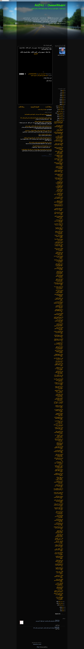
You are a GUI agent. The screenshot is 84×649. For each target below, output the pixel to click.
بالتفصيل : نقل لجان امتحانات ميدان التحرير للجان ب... (58, 542)
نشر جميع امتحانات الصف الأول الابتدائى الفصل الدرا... (58, 133)
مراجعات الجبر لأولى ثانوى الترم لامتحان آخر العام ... (58, 140)
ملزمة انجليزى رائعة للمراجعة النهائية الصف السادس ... (58, 432)
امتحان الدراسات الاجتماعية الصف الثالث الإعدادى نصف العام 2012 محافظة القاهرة (37, 149)
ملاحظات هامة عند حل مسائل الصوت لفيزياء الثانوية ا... (59, 553)
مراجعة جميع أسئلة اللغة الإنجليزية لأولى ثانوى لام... (58, 336)
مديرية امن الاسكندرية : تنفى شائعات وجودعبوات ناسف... (58, 422)
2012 (63, 607)
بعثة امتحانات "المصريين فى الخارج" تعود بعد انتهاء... (58, 224)
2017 (63, 97)
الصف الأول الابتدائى (43, 18)
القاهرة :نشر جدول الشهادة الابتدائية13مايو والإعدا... (58, 580)
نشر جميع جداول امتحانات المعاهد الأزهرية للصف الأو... (59, 535)
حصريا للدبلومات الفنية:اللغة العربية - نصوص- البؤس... (59, 186)
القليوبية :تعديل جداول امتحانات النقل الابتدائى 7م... (58, 144)
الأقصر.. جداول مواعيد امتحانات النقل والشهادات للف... (59, 152)
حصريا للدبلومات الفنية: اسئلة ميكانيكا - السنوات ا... (59, 175)
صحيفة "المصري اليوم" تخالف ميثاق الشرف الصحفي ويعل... (58, 466)
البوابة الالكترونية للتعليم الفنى (42, 75)
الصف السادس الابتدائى (44, 19)
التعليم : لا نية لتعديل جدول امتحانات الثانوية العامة (58, 576)
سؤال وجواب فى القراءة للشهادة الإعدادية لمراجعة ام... (58, 261)
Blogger (38, 647)
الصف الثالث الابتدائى (26, 18)
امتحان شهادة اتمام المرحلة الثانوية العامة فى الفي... (59, 126)
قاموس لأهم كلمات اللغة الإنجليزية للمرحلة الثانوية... (58, 501)
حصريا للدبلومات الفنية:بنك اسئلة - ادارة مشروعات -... (58, 194)
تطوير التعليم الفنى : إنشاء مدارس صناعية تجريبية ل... (59, 321)
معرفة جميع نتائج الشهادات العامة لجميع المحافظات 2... (58, 202)
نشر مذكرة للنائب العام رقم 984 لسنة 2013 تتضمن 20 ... (59, 440)
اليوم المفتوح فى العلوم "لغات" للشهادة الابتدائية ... (59, 217)
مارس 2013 (60, 601)
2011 (63, 609)
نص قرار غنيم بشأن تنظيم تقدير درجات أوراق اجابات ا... (59, 512)
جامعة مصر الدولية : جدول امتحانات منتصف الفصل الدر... (58, 482)
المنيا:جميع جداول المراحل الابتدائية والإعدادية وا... (59, 588)
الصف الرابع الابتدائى (62, 19)
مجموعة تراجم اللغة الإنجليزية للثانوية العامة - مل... (58, 497)
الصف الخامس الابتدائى (53, 19)
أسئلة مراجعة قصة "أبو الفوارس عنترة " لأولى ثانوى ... (58, 213)
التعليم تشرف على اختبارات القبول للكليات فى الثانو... (58, 314)
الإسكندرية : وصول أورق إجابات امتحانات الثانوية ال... (58, 340)
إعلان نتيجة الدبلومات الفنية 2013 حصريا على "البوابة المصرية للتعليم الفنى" (38, 114)
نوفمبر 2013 (60, 107)
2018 (63, 95)
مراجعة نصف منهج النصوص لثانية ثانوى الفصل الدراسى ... (59, 347)
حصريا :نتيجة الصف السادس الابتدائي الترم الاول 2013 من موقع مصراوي (38, 126)
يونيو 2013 (61, 116)
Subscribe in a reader (37, 644)
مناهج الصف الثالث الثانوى (37, 21)
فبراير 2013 (60, 603)
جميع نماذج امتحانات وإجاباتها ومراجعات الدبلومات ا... (59, 167)
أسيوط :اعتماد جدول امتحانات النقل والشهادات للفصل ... (59, 291)
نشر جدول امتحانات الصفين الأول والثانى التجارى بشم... (59, 372)
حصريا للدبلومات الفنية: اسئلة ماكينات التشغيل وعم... (58, 171)
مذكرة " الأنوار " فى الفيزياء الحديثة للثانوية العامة (58, 549)
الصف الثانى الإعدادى (27, 19)
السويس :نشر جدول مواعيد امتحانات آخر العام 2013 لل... (59, 455)
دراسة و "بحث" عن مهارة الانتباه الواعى (59, 361)
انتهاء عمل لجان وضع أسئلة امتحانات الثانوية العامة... (58, 447)
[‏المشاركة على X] (21, 73)
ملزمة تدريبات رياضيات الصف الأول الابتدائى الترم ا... (59, 428)
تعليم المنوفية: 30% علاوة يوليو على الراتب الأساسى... (58, 221)
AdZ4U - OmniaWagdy (50, 5)
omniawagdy (57, 627)
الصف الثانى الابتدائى (35, 18)
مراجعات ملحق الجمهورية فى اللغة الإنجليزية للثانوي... (59, 137)
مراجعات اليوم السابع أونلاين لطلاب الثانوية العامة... (59, 470)
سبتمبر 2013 (60, 111)
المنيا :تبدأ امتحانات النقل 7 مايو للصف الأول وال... (58, 459)
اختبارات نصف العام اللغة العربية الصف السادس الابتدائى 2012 (40, 142)
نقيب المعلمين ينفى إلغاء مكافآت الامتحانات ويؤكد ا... (58, 163)
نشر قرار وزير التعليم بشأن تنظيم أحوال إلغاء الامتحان (58, 474)
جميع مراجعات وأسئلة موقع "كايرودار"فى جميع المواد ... (59, 232)
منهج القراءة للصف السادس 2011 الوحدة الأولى (43, 121)
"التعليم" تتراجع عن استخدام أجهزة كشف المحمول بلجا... (59, 399)
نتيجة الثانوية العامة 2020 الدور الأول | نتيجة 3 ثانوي (57, 23)
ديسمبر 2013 (60, 106)
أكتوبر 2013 (60, 109)
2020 (63, 92)
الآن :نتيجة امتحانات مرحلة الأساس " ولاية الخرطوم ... (58, 463)
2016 (63, 99)
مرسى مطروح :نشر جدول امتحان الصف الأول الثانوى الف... (59, 264)
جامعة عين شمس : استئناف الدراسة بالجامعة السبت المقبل (58, 324)
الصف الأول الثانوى (54, 21)
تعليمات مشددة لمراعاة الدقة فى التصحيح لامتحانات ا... (59, 249)
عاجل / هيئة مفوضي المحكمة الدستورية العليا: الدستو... (59, 395)
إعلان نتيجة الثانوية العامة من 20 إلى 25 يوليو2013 (58, 317)
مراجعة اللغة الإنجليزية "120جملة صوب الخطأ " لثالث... (58, 209)
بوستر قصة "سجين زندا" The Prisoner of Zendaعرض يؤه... (58, 287)
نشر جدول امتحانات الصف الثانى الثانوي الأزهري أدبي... (59, 561)
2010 (63, 610)
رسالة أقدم (21, 107)
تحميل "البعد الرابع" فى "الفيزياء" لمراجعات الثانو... (58, 245)
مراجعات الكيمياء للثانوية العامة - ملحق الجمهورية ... (58, 160)
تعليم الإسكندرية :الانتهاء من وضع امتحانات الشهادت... (58, 148)
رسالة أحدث (48, 107)
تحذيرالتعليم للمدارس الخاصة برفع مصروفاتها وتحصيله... (58, 303)
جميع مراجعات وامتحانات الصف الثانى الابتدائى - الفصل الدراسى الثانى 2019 (46, 628)
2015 (63, 101)
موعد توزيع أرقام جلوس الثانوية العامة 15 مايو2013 (58, 295)
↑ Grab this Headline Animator (42, 27)
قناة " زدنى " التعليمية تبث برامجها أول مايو (59, 539)
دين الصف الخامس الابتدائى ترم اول (45, 134)
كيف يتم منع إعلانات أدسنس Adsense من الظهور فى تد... (59, 368)
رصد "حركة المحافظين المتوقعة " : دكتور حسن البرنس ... (59, 391)
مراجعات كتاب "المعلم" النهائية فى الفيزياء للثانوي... (58, 236)
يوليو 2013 (61, 114)
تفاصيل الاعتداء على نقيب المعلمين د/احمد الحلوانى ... (58, 257)
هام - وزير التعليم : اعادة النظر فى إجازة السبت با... (58, 376)
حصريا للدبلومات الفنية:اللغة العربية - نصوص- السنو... (59, 182)
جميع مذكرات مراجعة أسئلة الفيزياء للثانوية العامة (59, 546)
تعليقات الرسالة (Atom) (42, 109)
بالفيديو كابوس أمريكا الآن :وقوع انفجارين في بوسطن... (58, 594)
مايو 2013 (61, 118)
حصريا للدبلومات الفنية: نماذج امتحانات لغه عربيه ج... (59, 179)
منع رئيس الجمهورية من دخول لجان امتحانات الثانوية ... (58, 410)
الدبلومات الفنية (34, 75)
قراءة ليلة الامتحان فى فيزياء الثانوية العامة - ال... (59, 565)
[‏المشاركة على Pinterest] (19, 73)
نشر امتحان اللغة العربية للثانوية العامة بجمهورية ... (58, 122)
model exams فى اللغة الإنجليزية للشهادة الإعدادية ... (59, 351)
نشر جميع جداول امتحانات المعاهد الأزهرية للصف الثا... (59, 531)
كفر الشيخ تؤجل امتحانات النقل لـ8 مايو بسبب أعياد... (58, 332)
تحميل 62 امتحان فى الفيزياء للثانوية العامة (59, 242)
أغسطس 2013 (60, 113)
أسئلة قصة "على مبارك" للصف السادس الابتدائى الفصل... (58, 505)
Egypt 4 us (57, 620)
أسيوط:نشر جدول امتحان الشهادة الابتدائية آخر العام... (58, 283)
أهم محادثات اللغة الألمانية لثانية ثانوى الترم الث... (59, 276)
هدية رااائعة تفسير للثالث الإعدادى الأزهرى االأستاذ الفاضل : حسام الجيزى (38, 130)
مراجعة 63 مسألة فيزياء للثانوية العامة (58, 239)
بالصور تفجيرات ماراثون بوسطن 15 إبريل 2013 (58, 591)
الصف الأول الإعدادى (36, 19)
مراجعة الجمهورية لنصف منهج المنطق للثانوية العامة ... (58, 418)
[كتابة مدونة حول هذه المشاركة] (22, 73)
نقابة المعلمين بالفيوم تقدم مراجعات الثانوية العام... (59, 364)
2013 (63, 104)
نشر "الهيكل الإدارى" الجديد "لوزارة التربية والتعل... (59, 299)
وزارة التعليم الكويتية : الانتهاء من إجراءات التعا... (59, 568)
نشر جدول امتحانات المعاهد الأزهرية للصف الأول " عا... (58, 524)
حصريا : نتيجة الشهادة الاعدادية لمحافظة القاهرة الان (42, 146)
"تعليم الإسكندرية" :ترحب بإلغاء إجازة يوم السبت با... (58, 344)
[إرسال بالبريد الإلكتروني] (23, 73)
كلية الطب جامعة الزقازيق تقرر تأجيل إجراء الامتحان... (59, 584)
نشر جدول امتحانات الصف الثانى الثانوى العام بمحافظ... (59, 253)
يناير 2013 (61, 605)
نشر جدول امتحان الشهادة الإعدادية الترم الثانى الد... (58, 268)
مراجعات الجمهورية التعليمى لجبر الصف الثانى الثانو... (59, 414)
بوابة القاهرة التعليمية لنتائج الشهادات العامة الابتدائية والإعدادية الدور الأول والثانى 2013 (36, 118)
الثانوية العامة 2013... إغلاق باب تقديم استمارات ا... (59, 598)
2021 (63, 90)
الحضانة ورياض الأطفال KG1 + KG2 (53, 18)
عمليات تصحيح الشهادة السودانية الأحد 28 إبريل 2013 (58, 355)
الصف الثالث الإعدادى (61, 21)
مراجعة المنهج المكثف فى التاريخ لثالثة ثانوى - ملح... (58, 310)
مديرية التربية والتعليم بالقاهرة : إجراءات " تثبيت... (59, 406)
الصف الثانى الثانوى (46, 21)
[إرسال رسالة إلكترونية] (25, 73)
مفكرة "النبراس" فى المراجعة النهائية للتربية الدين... (58, 198)
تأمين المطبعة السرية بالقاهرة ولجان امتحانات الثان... (58, 451)
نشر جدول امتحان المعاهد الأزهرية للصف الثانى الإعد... (58, 528)
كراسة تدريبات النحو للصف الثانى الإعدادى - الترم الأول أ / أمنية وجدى (47, 621)
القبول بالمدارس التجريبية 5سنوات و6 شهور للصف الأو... (58, 380)
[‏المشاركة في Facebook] (20, 73)
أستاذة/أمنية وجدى (44, 155)
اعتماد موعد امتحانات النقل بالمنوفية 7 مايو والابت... (59, 486)
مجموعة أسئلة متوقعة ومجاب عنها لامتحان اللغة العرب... (59, 387)
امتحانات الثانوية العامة (27, 21)
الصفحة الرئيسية (62, 18)
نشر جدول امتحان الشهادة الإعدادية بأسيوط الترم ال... (59, 272)
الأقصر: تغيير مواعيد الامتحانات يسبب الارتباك (59, 572)
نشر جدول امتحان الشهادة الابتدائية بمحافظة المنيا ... (59, 443)
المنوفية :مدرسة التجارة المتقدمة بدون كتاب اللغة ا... (58, 383)
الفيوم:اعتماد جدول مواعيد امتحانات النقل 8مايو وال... (58, 328)
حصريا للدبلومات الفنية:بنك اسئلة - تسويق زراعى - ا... (59, 190)
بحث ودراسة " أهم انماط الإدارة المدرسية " (58, 425)
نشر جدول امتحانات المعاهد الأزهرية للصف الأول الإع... (58, 520)
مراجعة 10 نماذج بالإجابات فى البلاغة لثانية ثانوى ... (58, 205)
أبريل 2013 (61, 120)
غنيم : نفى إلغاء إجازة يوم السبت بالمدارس (58, 358)
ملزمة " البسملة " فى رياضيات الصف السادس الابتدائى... (59, 436)
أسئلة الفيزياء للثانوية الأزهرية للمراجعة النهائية (59, 557)
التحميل (35, 53)
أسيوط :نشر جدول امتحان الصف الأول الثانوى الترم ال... (59, 280)
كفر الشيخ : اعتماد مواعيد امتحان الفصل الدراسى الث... (58, 493)
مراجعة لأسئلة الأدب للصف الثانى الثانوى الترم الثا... (59, 306)
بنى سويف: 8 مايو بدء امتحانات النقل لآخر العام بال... (59, 228)
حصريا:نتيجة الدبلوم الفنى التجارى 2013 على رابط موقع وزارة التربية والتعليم (38, 137)
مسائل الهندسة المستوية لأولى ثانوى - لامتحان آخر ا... (58, 508)
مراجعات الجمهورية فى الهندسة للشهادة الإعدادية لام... (59, 156)
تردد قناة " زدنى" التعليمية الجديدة (60, 130)
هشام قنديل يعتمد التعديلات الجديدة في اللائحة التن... (59, 516)
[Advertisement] (42, 13)
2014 (63, 102)
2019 (63, 94)
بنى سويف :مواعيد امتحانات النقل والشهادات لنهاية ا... (59, 478)
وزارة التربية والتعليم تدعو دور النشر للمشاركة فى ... (58, 489)
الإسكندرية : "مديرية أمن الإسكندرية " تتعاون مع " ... (58, 403)
